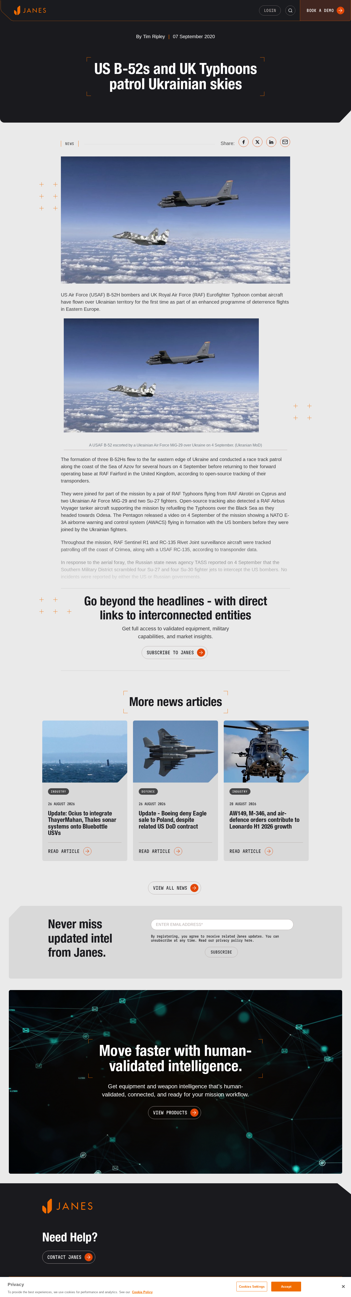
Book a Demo (320, 10)
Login (270, 10)
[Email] (285, 142)
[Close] (343, 1286)
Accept (286, 1286)
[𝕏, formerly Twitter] (257, 142)
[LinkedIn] (271, 142)
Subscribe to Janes (170, 652)
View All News (170, 888)
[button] (290, 10)
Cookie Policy (142, 1292)
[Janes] (30, 10)
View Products (170, 1112)
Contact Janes (64, 1257)
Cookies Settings (252, 1286)
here (248, 940)
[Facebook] (244, 142)
